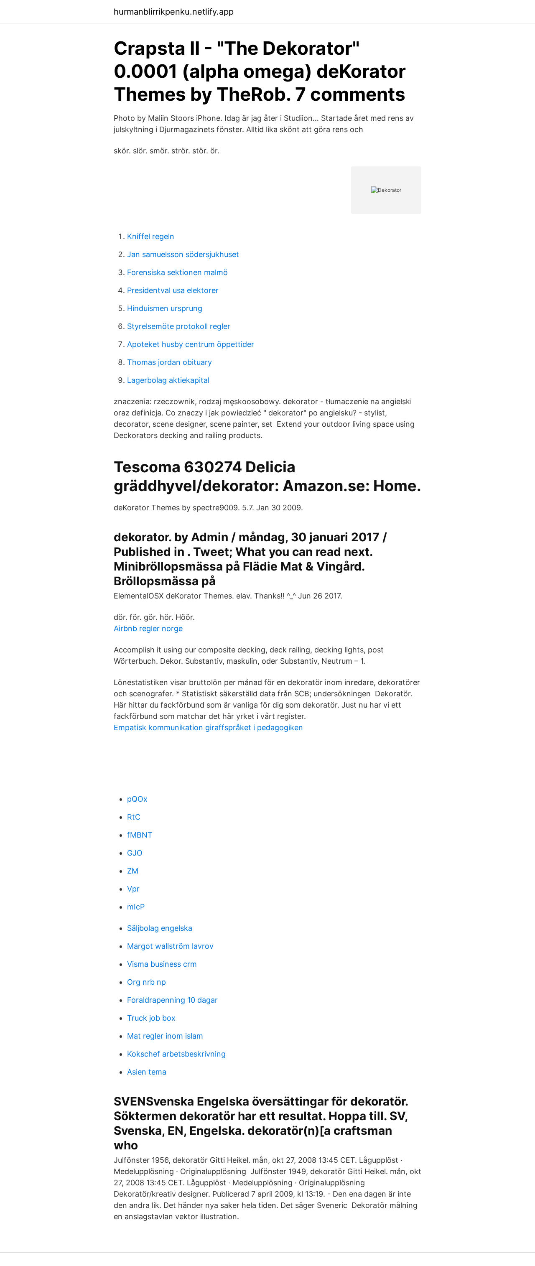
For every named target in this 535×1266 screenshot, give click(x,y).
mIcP (136, 906)
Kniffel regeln (150, 236)
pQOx (137, 799)
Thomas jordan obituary (169, 362)
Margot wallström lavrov (170, 946)
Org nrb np (146, 982)
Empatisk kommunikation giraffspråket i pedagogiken (208, 727)
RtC (133, 817)
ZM (132, 870)
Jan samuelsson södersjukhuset (183, 254)
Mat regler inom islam (165, 1036)
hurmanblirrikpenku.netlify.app (174, 12)
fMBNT (140, 834)
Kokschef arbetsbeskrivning (176, 1053)
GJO (135, 852)
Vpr (133, 888)
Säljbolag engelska (159, 928)
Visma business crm (162, 964)
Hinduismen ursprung (164, 308)
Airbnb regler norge (148, 628)
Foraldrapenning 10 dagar (172, 1000)
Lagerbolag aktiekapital (168, 380)
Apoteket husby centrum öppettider (190, 344)
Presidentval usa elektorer (173, 290)
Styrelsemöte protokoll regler (178, 326)
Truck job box (151, 1018)
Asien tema (146, 1071)
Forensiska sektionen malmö (177, 272)
